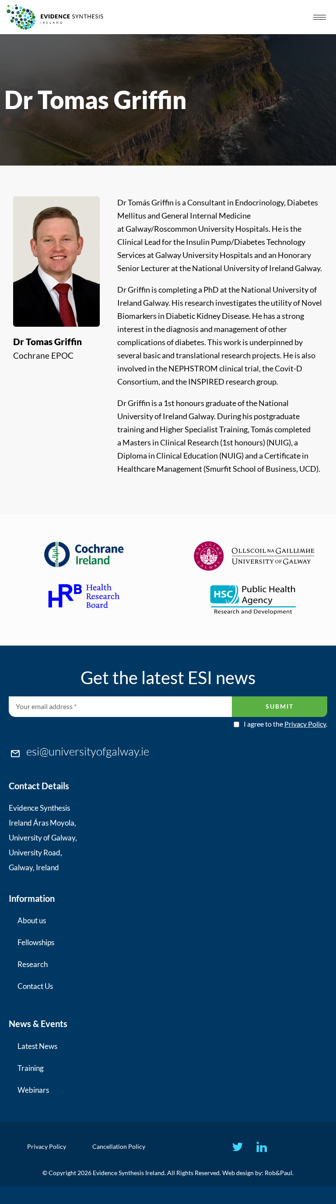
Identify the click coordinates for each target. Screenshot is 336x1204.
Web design (238, 1172)
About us (32, 920)
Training (31, 1068)
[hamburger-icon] (319, 17)
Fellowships (36, 942)
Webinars (33, 1090)
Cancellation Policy (118, 1146)
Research (33, 964)
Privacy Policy (305, 724)
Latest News (37, 1046)
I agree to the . (285, 723)
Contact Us (35, 986)
